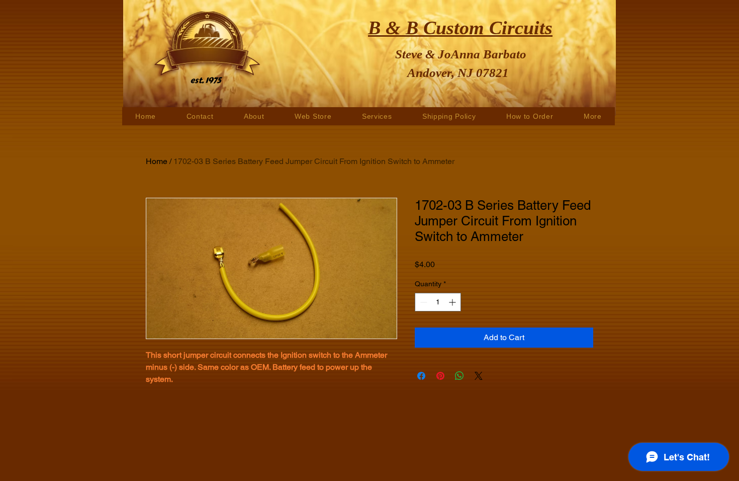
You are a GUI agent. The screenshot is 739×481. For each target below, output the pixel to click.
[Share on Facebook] (421, 376)
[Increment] (453, 302)
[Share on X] (479, 376)
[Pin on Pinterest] (440, 376)
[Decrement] (422, 302)
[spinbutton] (438, 302)
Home (156, 161)
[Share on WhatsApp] (459, 376)
